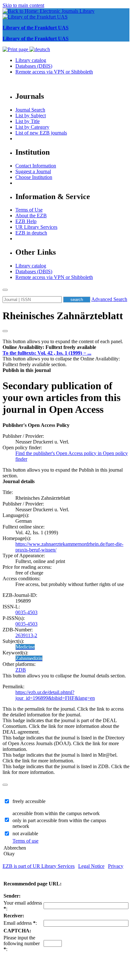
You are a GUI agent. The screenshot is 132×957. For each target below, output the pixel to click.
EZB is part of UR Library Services (39, 866)
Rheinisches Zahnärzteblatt (63, 315)
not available (25, 833)
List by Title (27, 121)
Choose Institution (33, 177)
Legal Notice (91, 866)
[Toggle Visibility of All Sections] (5, 331)
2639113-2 (26, 635)
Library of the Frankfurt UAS (36, 27)
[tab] (66, 347)
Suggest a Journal (33, 171)
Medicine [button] (25, 647)
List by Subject (30, 115)
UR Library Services (36, 227)
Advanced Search (109, 299)
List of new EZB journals (41, 132)
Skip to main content (23, 5)
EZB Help (26, 221)
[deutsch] (39, 49)
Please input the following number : (22, 943)
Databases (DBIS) (33, 66)
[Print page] (16, 49)
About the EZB (31, 215)
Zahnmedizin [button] (29, 658)
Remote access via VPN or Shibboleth (54, 71)
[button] (49, 347)
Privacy (115, 866)
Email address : (20, 923)
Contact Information (35, 165)
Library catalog (30, 60)
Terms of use (25, 841)
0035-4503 (26, 612)
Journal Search (30, 109)
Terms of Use (29, 209)
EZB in (31, 232)
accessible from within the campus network (56, 813)
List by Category (32, 127)
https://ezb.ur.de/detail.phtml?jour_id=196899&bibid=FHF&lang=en (55, 695)
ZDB (20, 670)
